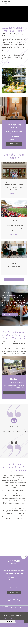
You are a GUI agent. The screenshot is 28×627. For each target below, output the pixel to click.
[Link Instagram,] (14, 600)
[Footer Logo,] (5, 607)
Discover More (9, 314)
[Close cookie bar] (25, 615)
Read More (5, 62)
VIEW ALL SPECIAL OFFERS (14, 279)
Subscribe (14, 592)
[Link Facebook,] (9, 600)
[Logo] (6, 2)
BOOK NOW (14, 144)
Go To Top (24, 556)
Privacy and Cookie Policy (10, 618)
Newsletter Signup (14, 584)
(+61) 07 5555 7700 (14, 577)
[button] (11, 117)
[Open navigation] (25, 3)
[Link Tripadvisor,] (18, 600)
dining (14, 295)
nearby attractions (19, 492)
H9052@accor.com (14, 579)
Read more (14, 193)
